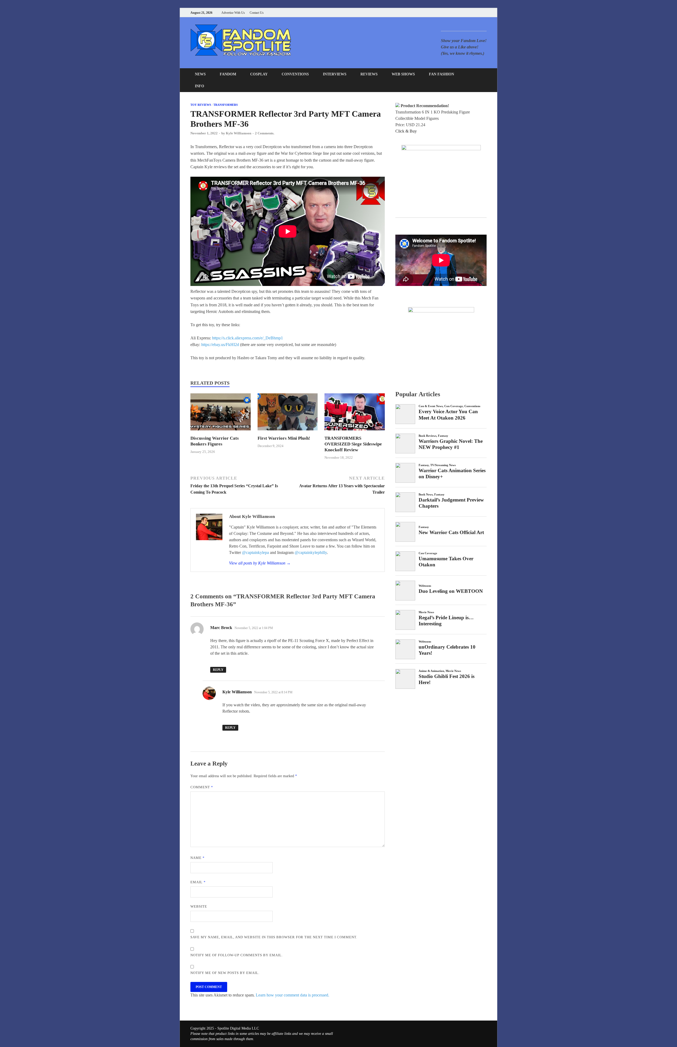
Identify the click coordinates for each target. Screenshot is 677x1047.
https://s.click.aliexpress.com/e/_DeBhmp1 (247, 338)
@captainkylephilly (311, 552)
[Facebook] (458, 12)
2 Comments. (264, 133)
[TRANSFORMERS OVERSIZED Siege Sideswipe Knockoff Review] (354, 432)
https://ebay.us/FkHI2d (220, 344)
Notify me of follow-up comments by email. (236, 955)
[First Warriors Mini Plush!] (288, 432)
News (200, 74)
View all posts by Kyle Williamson (260, 563)
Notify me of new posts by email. (224, 973)
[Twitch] (478, 12)
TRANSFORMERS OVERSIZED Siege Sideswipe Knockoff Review (353, 444)
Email (198, 882)
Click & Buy (406, 131)
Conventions (295, 74)
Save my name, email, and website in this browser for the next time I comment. (273, 937)
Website (198, 906)
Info (199, 86)
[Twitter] (465, 12)
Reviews (369, 74)
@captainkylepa (255, 552)
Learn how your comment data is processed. (292, 995)
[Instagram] (472, 12)
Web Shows (403, 74)
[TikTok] (485, 12)
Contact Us (257, 13)
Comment (201, 787)
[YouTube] (452, 12)
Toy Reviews (200, 104)
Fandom (228, 74)
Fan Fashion (441, 74)
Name (197, 858)
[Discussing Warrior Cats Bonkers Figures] (220, 432)
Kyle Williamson (238, 133)
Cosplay (259, 74)
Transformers (225, 104)
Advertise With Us (233, 13)
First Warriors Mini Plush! (284, 438)
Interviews (334, 74)
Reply (218, 670)
